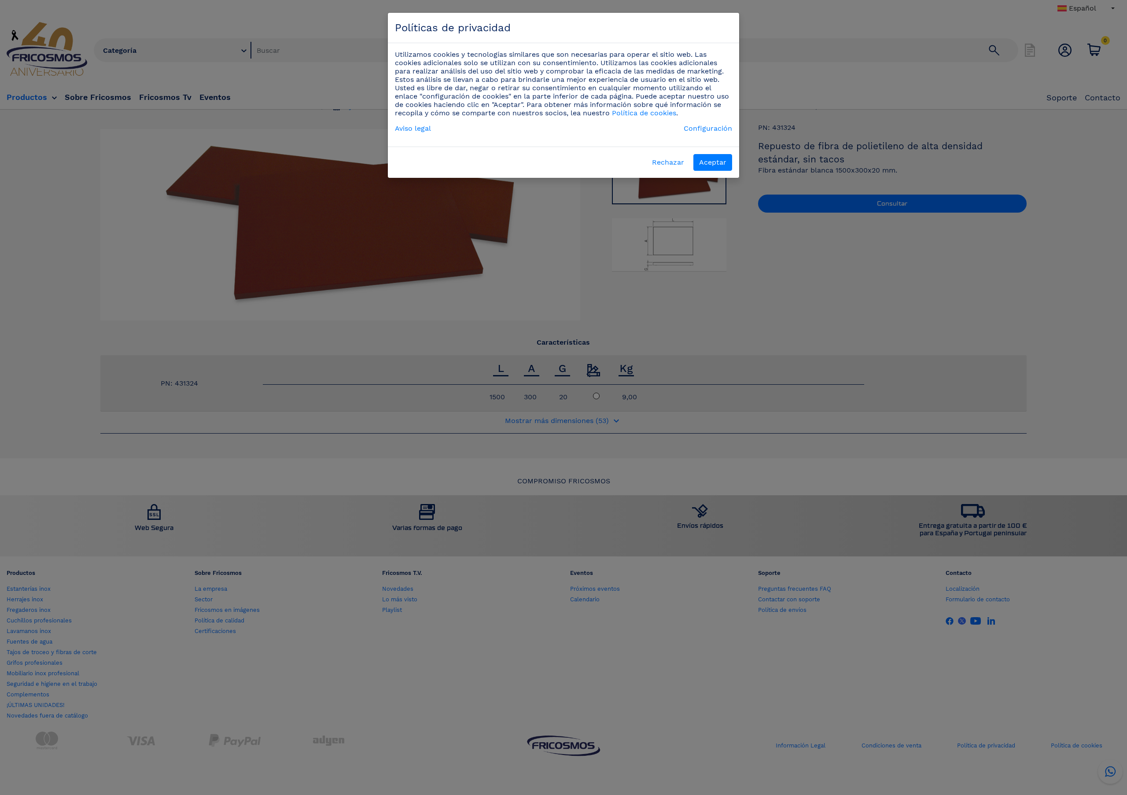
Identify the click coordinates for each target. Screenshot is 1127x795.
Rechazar (668, 162)
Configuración (708, 128)
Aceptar (712, 162)
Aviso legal (413, 128)
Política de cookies (644, 113)
